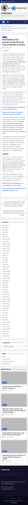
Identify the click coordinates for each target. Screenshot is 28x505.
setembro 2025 (6, 250)
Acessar (4, 357)
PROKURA (6, 13)
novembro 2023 (6, 301)
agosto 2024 (5, 280)
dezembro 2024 (6, 271)
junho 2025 (5, 257)
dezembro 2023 (6, 299)
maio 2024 (5, 287)
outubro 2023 (5, 303)
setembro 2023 (6, 306)
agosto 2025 (5, 253)
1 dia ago (6, 461)
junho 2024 (5, 285)
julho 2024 (5, 283)
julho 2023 (5, 310)
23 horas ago (7, 437)
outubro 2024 (5, 276)
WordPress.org (6, 363)
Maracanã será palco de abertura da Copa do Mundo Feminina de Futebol (14, 457)
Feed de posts (6, 359)
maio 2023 (5, 315)
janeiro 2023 (5, 324)
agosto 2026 (5, 225)
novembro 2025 (6, 246)
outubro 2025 (5, 248)
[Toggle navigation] (8, 22)
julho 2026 (5, 227)
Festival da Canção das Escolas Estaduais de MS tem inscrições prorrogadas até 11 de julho (13, 213)
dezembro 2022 (6, 326)
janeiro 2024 (5, 296)
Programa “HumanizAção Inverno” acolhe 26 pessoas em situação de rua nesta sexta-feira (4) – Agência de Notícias (14, 204)
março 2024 (5, 292)
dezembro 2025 (6, 243)
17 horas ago (7, 414)
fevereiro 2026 (6, 239)
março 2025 (5, 264)
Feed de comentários (7, 361)
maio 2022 (5, 333)
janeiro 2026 (5, 241)
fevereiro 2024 (6, 294)
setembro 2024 (6, 278)
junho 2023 (5, 313)
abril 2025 (4, 262)
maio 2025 (5, 260)
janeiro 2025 (5, 269)
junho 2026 (5, 230)
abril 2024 (4, 290)
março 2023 (5, 319)
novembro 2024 (6, 273)
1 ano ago (6, 47)
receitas (5, 37)
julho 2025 (5, 255)
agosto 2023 (5, 308)
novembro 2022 (6, 329)
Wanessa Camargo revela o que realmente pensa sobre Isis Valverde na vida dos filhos (14, 410)
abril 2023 (4, 317)
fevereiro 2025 (6, 267)
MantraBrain (14, 502)
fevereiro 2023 (6, 322)
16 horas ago (7, 390)
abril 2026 (4, 234)
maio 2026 (5, 232)
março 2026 (5, 237)
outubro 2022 (5, 331)
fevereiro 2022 (6, 336)
